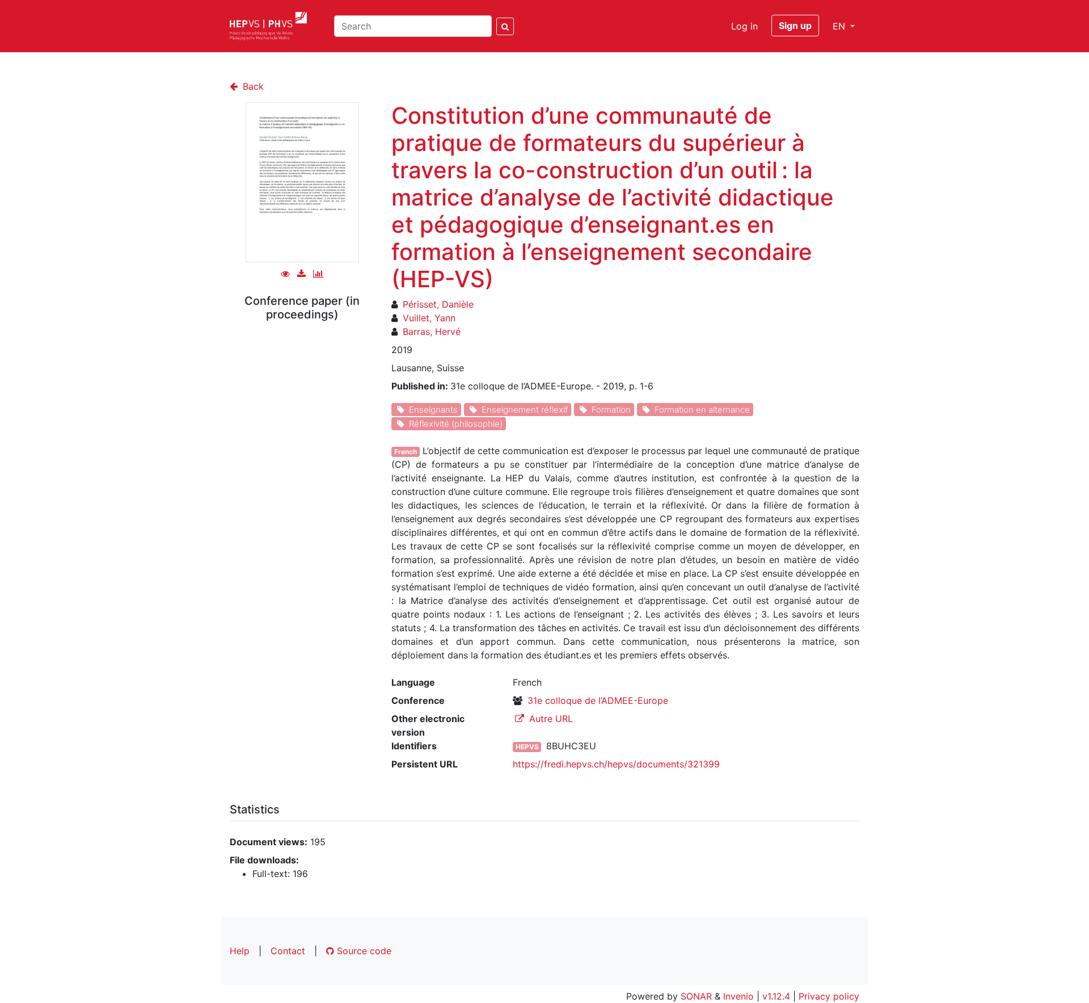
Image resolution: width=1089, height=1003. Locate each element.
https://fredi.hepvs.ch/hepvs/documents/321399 (616, 764)
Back (252, 86)
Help (240, 950)
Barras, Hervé (432, 331)
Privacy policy (829, 996)
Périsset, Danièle (438, 304)
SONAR (696, 996)
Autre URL (549, 718)
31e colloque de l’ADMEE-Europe (597, 700)
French (405, 451)
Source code (362, 950)
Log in (744, 26)
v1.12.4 (776, 996)
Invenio (738, 996)
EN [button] (840, 26)
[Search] (505, 26)
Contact (288, 950)
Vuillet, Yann (429, 318)
